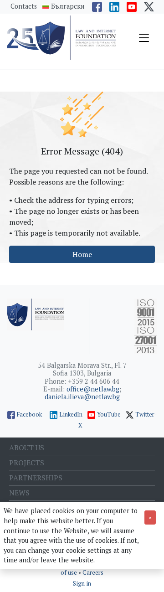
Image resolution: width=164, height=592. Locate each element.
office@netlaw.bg (93, 389)
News (19, 493)
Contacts (23, 6)
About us (26, 448)
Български (68, 6)
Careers (92, 573)
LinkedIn (70, 414)
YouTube (109, 414)
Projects (26, 463)
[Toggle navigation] (144, 37)
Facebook (29, 414)
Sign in (82, 583)
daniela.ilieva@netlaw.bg (82, 396)
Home (82, 254)
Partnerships (35, 478)
